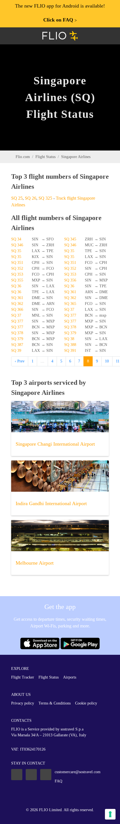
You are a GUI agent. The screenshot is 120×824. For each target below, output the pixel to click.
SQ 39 (16, 350)
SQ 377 (70, 315)
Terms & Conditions (55, 703)
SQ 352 (17, 268)
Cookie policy (86, 703)
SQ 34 (16, 239)
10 (107, 361)
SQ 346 (17, 245)
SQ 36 (16, 286)
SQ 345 (70, 239)
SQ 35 (16, 251)
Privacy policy (22, 703)
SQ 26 (30, 198)
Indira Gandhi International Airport (51, 503)
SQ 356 (70, 280)
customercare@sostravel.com (77, 772)
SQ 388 (70, 345)
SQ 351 (17, 263)
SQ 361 (70, 292)
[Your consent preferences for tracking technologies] (110, 814)
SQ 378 (70, 327)
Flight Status (45, 157)
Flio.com (23, 157)
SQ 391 (70, 350)
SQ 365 (70, 304)
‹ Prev (20, 361)
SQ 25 (17, 198)
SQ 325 (45, 198)
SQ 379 (70, 333)
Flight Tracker (22, 677)
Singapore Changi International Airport (55, 444)
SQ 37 (69, 309)
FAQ (58, 781)
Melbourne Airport (35, 563)
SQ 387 (17, 345)
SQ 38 (69, 339)
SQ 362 (70, 298)
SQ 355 (17, 280)
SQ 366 (17, 309)
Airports (69, 677)
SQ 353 (17, 274)
